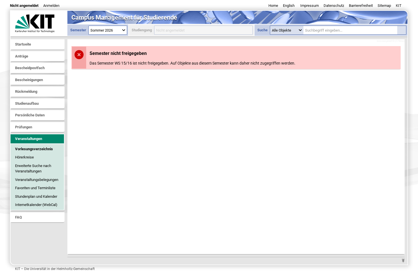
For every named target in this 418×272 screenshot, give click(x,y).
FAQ (18, 217)
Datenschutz (334, 5)
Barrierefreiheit (361, 5)
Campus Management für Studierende (124, 17)
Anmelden (51, 5)
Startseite (23, 44)
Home (273, 5)
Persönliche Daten (30, 115)
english (289, 5)
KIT (399, 5)
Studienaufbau (27, 103)
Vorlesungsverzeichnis (34, 149)
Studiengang (142, 30)
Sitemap (384, 5)
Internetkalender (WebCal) (36, 205)
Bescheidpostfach (30, 68)
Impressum (309, 5)
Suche (262, 30)
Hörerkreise (24, 157)
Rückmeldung (26, 91)
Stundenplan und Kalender (36, 196)
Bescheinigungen (29, 80)
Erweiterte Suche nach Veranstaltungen (33, 169)
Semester (78, 30)
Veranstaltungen (28, 139)
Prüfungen (23, 127)
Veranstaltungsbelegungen (36, 180)
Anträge (21, 56)
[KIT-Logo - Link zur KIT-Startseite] (39, 23)
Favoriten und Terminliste (35, 188)
